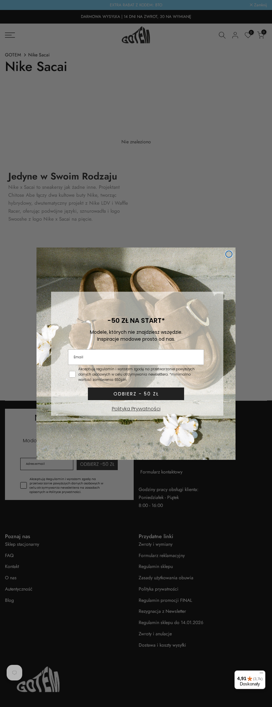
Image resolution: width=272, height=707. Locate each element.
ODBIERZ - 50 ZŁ (136, 393)
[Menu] (261, 674)
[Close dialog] (229, 254)
